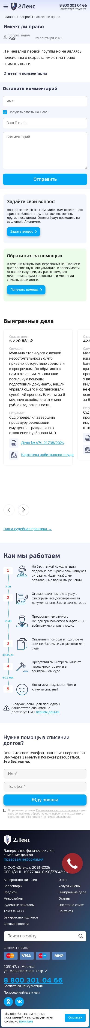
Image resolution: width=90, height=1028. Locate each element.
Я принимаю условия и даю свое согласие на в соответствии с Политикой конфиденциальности (47, 814)
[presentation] (9, 509)
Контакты (66, 911)
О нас (63, 880)
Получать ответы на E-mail (29, 112)
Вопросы (26, 17)
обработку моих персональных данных (56, 813)
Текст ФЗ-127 (14, 911)
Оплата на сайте (71, 905)
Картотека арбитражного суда (47, 455)
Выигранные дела (72, 892)
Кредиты (10, 892)
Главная (9, 17)
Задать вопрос (21, 232)
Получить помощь (24, 290)
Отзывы (64, 899)
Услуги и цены (69, 886)
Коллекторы (13, 886)
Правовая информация (23, 859)
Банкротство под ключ (21, 917)
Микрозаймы (13, 899)
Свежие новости (16, 924)
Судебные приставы (19, 905)
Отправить (45, 179)
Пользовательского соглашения (57, 810)
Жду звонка (45, 800)
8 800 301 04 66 (73, 5)
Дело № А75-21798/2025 (42, 443)
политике (26, 1021)
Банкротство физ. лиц (20, 880)
